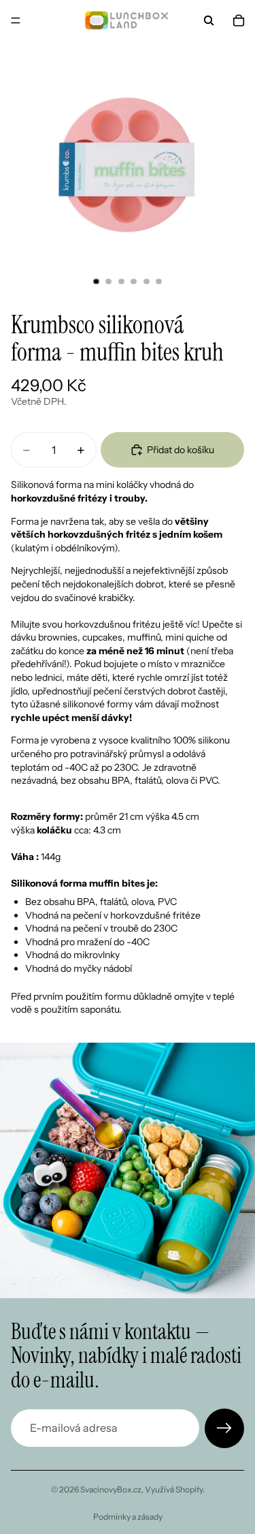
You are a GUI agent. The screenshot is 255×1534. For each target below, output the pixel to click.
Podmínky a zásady (128, 1517)
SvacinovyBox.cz (110, 1489)
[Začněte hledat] (209, 20)
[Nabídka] (15, 20)
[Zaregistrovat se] (224, 1428)
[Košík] (239, 20)
